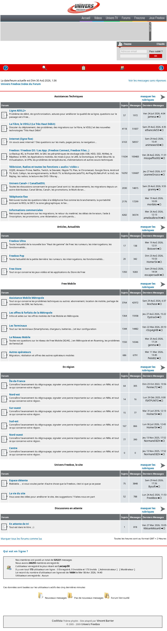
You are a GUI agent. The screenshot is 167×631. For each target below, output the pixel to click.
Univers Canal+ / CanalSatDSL (27, 183)
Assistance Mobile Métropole (26, 298)
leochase (152, 304)
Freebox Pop (16, 256)
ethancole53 (152, 130)
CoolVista (57, 620)
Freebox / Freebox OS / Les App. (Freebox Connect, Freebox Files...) (49, 150)
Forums (126, 18)
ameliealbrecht (152, 218)
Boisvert (152, 248)
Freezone (139, 18)
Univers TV (112, 18)
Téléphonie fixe (18, 196)
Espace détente (18, 480)
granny (152, 189)
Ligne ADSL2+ (17, 110)
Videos (98, 18)
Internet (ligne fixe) (21, 139)
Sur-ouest (15, 408)
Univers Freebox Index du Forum (21, 84)
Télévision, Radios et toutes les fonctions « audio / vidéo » (44, 167)
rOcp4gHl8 (152, 330)
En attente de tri (19, 524)
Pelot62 (152, 358)
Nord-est (14, 394)
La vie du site (17, 493)
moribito (152, 204)
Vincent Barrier (105, 620)
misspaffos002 (152, 158)
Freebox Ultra (17, 241)
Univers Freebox (90, 624)
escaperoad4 (152, 275)
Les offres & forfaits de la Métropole (30, 312)
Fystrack (152, 317)
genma (152, 345)
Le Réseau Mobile (19, 337)
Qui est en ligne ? (15, 551)
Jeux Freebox (157, 18)
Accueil (86, 18)
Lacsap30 (64, 566)
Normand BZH (152, 441)
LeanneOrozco (152, 174)
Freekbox (152, 498)
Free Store (15, 269)
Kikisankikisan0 (152, 528)
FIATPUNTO (152, 400)
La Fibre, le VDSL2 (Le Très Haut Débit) (32, 124)
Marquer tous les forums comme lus (21, 538)
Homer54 (152, 262)
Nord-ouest (16, 434)
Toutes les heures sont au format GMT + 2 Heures (140, 538)
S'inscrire (161, 44)
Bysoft (152, 486)
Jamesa (152, 116)
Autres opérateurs (20, 352)
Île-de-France (17, 381)
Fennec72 (152, 387)
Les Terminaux (18, 325)
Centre (13, 448)
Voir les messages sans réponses (147, 80)
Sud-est (13, 421)
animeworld (152, 145)
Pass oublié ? (156, 51)
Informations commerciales (26, 210)
